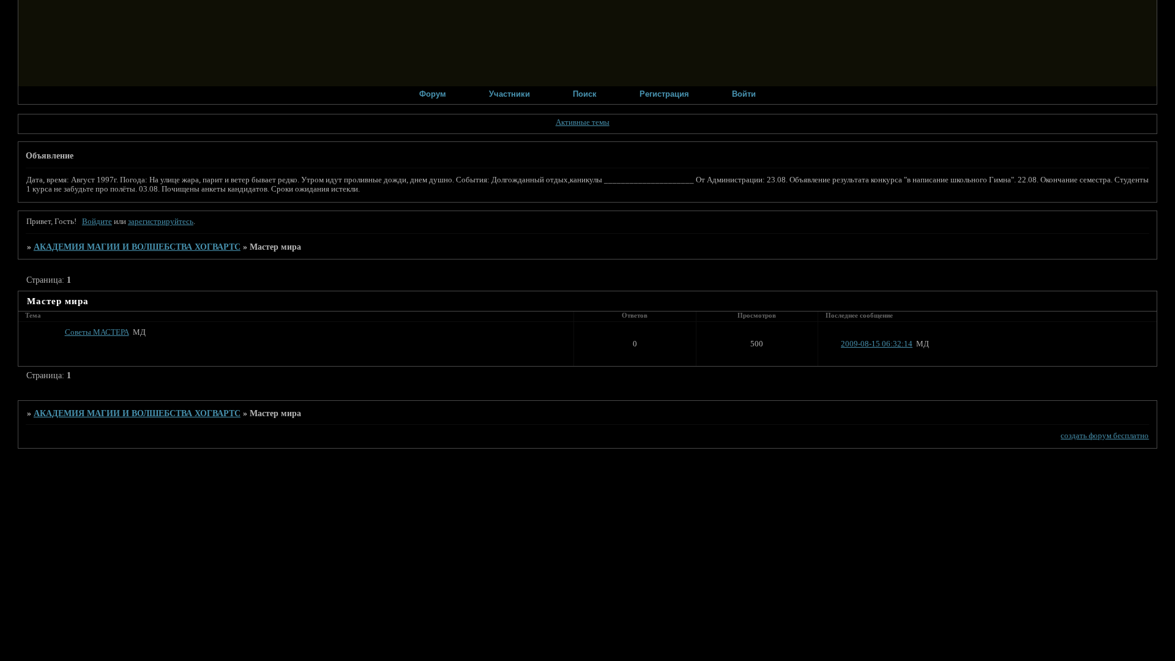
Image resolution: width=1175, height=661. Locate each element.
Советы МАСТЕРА (97, 332)
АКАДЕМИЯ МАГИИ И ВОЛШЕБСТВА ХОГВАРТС (137, 247)
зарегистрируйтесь (160, 221)
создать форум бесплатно (1105, 435)
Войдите (97, 221)
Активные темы (583, 122)
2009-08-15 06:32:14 (876, 344)
